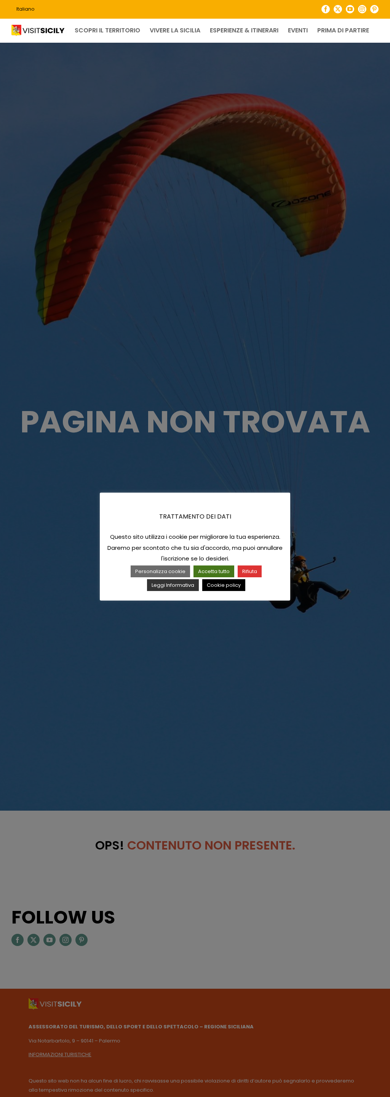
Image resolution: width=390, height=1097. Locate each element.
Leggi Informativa (173, 585)
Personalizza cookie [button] (160, 571)
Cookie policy (224, 585)
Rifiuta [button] (249, 571)
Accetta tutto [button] (214, 571)
